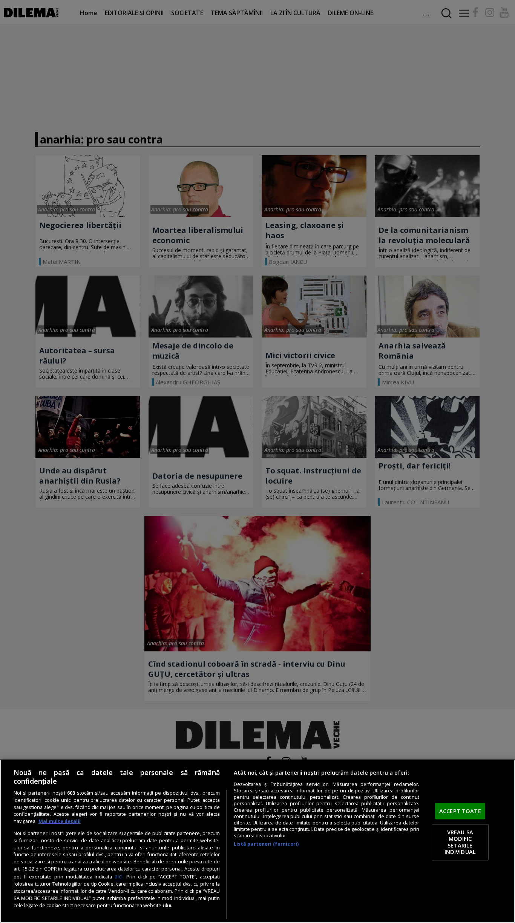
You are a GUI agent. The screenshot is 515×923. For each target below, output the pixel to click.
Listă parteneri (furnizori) (266, 844)
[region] (257, 841)
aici (119, 876)
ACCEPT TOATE (460, 811)
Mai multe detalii (59, 821)
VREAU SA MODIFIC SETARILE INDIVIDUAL (460, 842)
